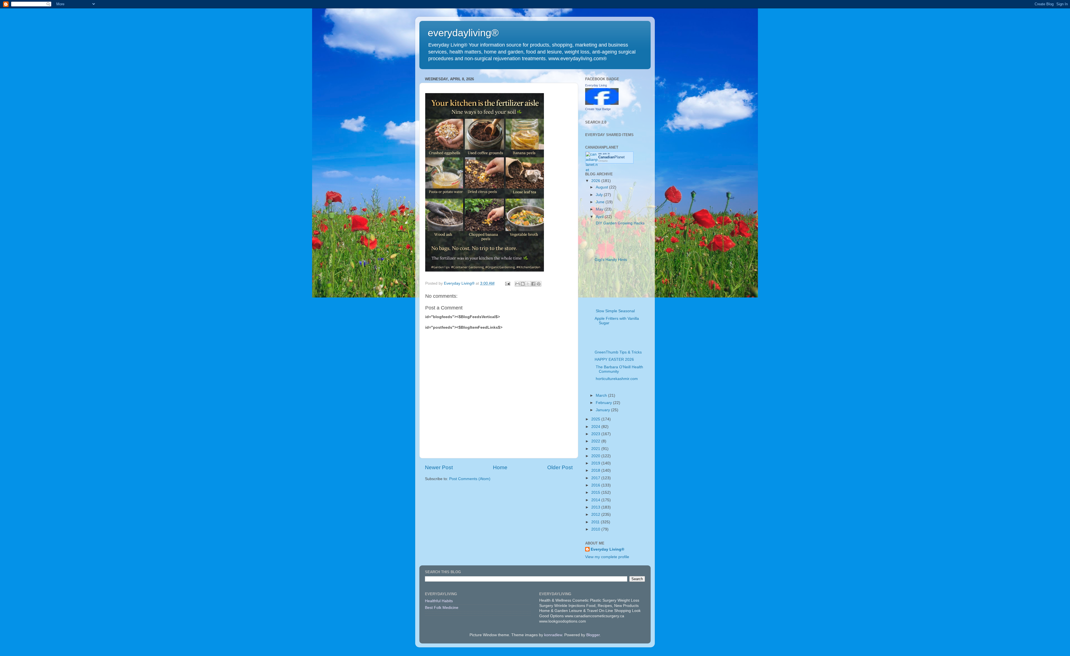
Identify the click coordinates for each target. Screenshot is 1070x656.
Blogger (593, 635)
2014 (596, 500)
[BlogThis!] (523, 284)
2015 (596, 492)
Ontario (603, 160)
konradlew (553, 635)
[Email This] (517, 284)
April (600, 217)
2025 (596, 419)
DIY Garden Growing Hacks (620, 223)
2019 (596, 463)
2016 (596, 485)
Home (500, 467)
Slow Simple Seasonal (615, 311)
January (603, 410)
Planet (611, 157)
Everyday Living (596, 85)
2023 (596, 434)
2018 (596, 470)
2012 (596, 514)
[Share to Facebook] (533, 284)
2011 (596, 522)
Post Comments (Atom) (469, 479)
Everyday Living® (607, 549)
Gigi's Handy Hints (611, 260)
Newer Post (439, 467)
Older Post (560, 467)
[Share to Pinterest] (538, 284)
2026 (596, 181)
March (602, 395)
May (600, 209)
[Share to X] (528, 284)
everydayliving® (463, 32)
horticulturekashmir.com (616, 379)
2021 (596, 449)
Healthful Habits (439, 601)
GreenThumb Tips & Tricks (618, 352)
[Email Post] (507, 283)
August (602, 187)
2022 (596, 441)
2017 (596, 478)
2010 (596, 529)
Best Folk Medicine (441, 608)
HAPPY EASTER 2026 (614, 359)
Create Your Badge (598, 109)
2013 (596, 507)
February (604, 403)
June (600, 202)
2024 (596, 427)
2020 (596, 456)
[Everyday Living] (602, 103)
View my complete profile (607, 557)
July (600, 195)
